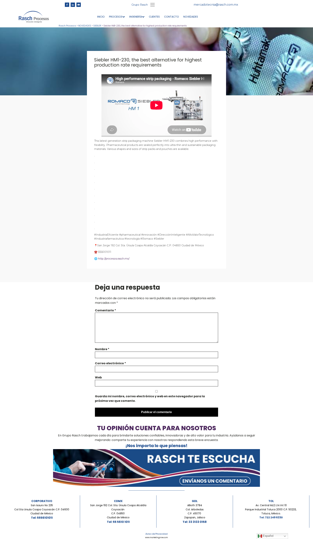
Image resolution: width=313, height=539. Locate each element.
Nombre (102, 349)
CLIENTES (154, 16)
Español (268, 535)
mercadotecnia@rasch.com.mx (216, 4)
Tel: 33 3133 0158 (195, 522)
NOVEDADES (190, 16)
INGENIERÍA (135, 16)
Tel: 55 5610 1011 (118, 522)
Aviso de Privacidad (156, 533)
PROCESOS (115, 16)
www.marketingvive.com (156, 537)
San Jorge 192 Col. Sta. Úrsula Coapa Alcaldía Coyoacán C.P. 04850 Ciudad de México (118, 511)
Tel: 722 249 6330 (271, 517)
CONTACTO (171, 16)
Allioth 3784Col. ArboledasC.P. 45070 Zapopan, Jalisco (194, 511)
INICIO (101, 16)
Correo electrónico (110, 363)
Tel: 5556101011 (42, 518)
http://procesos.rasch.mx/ (113, 258)
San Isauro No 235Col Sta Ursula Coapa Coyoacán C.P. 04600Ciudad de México (41, 509)
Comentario (105, 310)
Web (98, 377)
